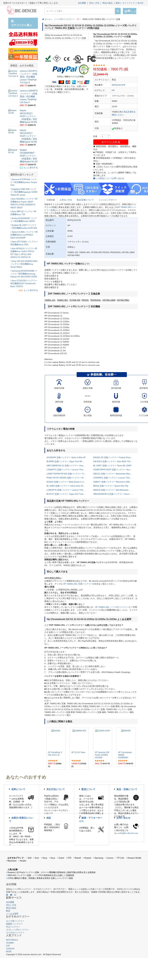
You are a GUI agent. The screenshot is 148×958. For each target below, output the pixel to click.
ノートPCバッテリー (63, 19)
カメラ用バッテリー (15, 921)
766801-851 (62, 300)
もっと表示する (30, 167)
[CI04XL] (56, 739)
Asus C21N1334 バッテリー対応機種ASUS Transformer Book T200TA (23, 283)
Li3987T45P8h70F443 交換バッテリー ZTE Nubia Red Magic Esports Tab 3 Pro (68, 473)
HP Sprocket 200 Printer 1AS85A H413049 (102, 755)
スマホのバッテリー (15, 932)
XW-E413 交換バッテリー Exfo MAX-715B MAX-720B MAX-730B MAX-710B (114, 461)
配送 (118, 3)
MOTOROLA (12, 940)
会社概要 (82, 3)
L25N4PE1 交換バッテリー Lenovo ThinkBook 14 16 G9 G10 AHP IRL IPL (114, 478)
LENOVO (10, 948)
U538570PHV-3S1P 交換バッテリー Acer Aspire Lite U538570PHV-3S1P (114, 469)
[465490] (126, 739)
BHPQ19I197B (118, 85)
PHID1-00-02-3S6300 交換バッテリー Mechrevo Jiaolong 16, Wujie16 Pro (68, 478)
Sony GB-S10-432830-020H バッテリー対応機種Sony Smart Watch (23, 264)
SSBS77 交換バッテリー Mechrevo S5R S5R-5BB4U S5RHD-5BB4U (114, 482)
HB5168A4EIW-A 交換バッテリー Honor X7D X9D (114, 494)
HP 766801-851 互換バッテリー (77, 584)
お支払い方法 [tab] (66, 200)
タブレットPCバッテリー (17, 930)
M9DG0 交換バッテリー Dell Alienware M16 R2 (114, 490)
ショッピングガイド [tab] (108, 200)
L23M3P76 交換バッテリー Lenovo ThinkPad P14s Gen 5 (68, 490)
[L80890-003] (79, 739)
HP (77, 19)
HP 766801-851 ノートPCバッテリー (112, 607)
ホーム (47, 19)
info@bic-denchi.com (128, 833)
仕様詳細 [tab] (51, 200)
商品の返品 (107, 3)
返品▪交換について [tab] (85, 200)
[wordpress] (7, 895)
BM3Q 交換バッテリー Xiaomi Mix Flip (110, 486)
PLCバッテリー (13, 927)
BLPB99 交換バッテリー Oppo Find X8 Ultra (67, 461)
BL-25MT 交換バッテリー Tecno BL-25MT (112, 465)
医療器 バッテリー (14, 924)
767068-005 (74, 300)
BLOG (140, 3)
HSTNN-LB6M (108, 300)
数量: (95, 136)
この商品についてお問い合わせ (109, 178)
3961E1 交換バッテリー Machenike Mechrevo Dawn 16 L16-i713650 (114, 473)
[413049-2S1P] (102, 739)
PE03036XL (95, 300)
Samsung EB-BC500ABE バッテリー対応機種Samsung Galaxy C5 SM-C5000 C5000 (23, 274)
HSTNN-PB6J (123, 300)
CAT (8, 945)
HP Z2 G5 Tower (78, 752)
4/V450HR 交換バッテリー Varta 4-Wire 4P (66, 457)
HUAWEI (10, 943)
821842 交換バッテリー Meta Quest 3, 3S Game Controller (68, 482)
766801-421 (50, 300)
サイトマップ (128, 3)
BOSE (9, 951)
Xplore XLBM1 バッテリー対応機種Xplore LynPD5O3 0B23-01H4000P (24, 235)
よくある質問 (12, 914)
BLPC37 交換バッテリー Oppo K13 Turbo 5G (67, 494)
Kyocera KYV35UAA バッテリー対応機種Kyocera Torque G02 (23, 182)
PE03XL (85, 300)
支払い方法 (94, 3)
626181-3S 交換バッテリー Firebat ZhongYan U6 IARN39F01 (114, 457)
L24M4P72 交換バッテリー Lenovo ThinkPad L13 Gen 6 (68, 469)
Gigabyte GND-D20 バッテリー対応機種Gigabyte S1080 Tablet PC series (23, 192)
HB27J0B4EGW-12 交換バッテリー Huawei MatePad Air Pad (68, 465)
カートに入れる (110, 142)
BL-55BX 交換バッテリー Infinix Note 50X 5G (67, 486)
